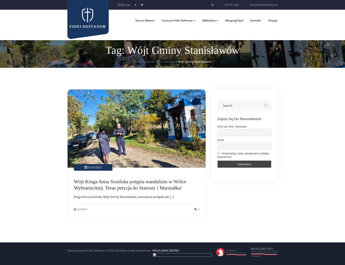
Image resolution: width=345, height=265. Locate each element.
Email (220, 140)
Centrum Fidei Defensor (177, 20)
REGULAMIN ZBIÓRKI (166, 250)
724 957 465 (231, 4)
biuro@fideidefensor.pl (263, 4)
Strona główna (145, 20)
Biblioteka (209, 20)
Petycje (273, 20)
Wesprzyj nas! (234, 20)
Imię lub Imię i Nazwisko (232, 126)
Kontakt (255, 20)
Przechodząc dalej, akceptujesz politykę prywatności (243, 155)
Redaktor (82, 209)
